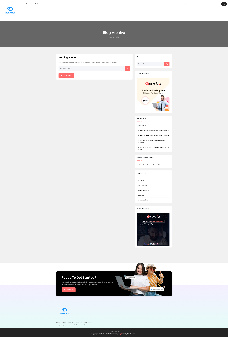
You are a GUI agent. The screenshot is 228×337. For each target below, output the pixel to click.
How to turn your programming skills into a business (152, 141)
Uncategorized (143, 200)
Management (142, 185)
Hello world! (142, 126)
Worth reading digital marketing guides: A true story (153, 148)
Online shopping (143, 190)
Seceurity (141, 195)
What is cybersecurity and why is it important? (153, 130)
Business (26, 4)
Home (110, 37)
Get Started (68, 290)
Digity (120, 334)
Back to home (66, 75)
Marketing (36, 4)
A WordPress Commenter (146, 165)
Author (117, 37)
